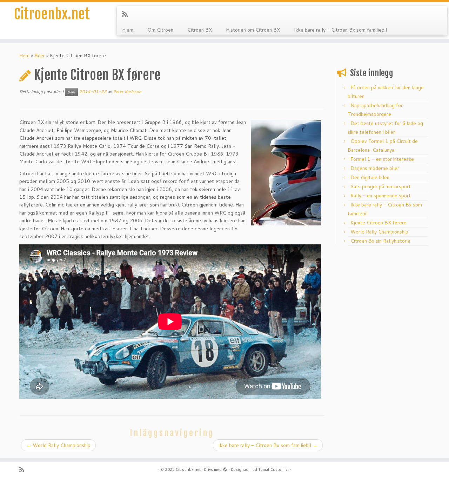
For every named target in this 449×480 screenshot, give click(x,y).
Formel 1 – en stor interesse (382, 159)
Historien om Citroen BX (253, 29)
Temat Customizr (273, 469)
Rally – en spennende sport (380, 195)
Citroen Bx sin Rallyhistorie (380, 240)
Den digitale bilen (369, 177)
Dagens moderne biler (374, 168)
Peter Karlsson (127, 91)
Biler (39, 55)
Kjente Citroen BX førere (378, 222)
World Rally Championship (58, 445)
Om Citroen (160, 29)
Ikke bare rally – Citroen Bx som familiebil (340, 29)
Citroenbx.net (52, 14)
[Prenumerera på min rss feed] (127, 14)
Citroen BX (199, 29)
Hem (24, 55)
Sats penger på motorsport (380, 186)
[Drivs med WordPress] (225, 468)
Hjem (127, 29)
